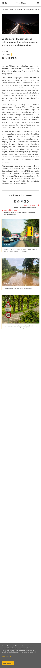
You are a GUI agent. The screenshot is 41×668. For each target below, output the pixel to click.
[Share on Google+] (9, 58)
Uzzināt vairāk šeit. (7, 656)
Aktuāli (11, 9)
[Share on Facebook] (3, 58)
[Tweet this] (12, 58)
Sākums (4, 9)
